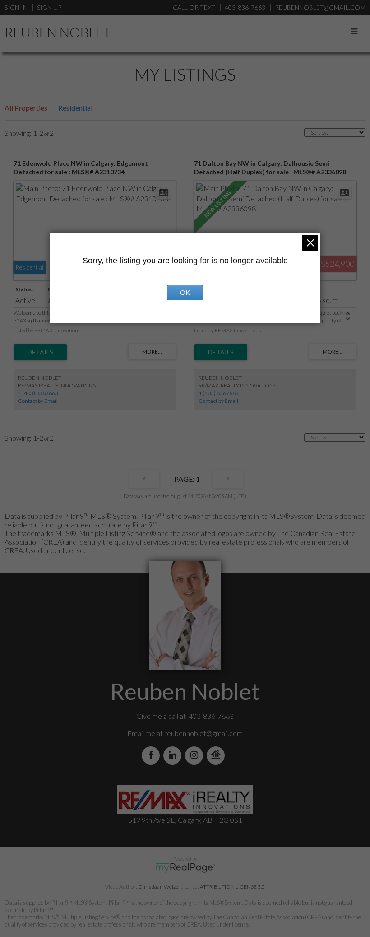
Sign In (16, 7)
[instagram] (196, 755)
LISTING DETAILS (40, 352)
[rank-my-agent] (217, 755)
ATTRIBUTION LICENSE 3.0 (232, 886)
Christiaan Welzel (159, 886)
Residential (75, 107)
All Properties (26, 107)
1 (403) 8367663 (38, 393)
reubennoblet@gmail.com (203, 733)
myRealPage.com (185, 868)
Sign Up (49, 7)
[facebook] (152, 755)
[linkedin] (174, 755)
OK (185, 292)
